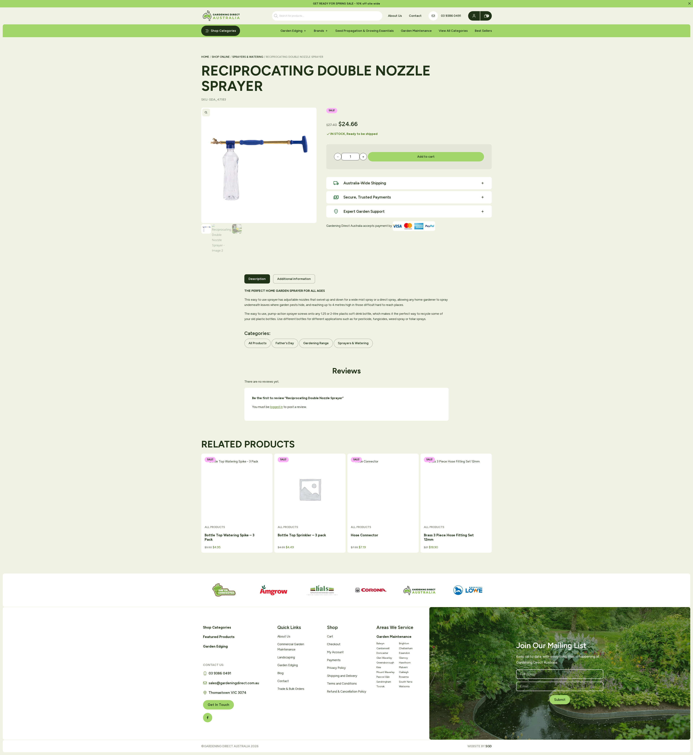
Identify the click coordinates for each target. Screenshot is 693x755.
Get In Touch (218, 705)
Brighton (404, 643)
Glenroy (403, 657)
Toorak (380, 686)
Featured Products (218, 637)
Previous (303, 112)
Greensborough (385, 662)
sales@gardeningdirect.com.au (234, 683)
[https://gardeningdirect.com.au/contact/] (433, 16)
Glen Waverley (384, 657)
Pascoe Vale (382, 676)
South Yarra (405, 681)
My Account (335, 652)
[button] (689, 3)
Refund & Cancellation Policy (346, 691)
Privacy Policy (336, 668)
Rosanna (404, 676)
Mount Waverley (385, 672)
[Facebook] (207, 717)
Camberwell (382, 648)
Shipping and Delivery (342, 676)
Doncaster (382, 653)
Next (312, 112)
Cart (330, 636)
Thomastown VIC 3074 (227, 693)
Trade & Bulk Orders (290, 689)
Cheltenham (406, 648)
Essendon (404, 653)
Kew (378, 667)
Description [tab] (257, 279)
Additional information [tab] (294, 279)
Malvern (403, 667)
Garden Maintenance (416, 31)
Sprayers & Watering (247, 57)
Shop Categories (223, 31)
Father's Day (285, 343)
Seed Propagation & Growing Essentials (364, 31)
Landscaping (286, 657)
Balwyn (380, 643)
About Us (395, 16)
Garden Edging (291, 31)
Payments (334, 660)
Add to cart (426, 156)
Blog (280, 673)
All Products (257, 343)
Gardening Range (316, 343)
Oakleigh (404, 672)
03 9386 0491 (451, 16)
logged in (276, 407)
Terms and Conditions (342, 683)
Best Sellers (483, 31)
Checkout (333, 644)
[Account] (474, 16)
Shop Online (221, 57)
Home (205, 57)
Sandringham (383, 681)
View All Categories (453, 31)
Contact (415, 16)
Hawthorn (405, 662)
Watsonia (404, 686)
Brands (319, 31)
